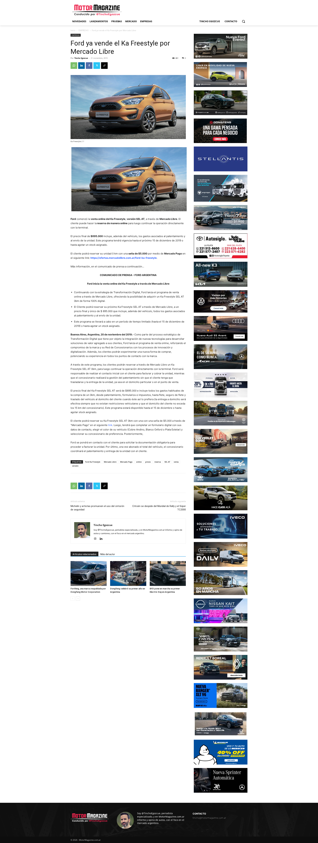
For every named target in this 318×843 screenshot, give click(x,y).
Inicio (73, 30)
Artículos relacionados (84, 554)
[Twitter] (96, 65)
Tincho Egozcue (81, 58)
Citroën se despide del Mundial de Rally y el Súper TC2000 (159, 508)
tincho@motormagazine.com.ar (209, 817)
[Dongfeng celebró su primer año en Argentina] (128, 573)
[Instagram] (96, 539)
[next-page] (78, 598)
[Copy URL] (104, 65)
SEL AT (167, 462)
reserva (157, 462)
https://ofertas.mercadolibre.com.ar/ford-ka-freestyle (123, 257)
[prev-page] (73, 598)
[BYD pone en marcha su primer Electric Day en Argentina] (168, 573)
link (110, 425)
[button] (243, 21)
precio (148, 462)
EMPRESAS (84, 30)
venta (176, 462)
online (139, 462)
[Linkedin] (81, 65)
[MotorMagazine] (97, 10)
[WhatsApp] (74, 65)
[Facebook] (89, 65)
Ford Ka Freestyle (92, 462)
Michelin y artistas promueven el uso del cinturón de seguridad (97, 508)
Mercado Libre (110, 462)
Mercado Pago (126, 462)
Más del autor (107, 554)
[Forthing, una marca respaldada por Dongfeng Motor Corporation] (89, 573)
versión (75, 466)
